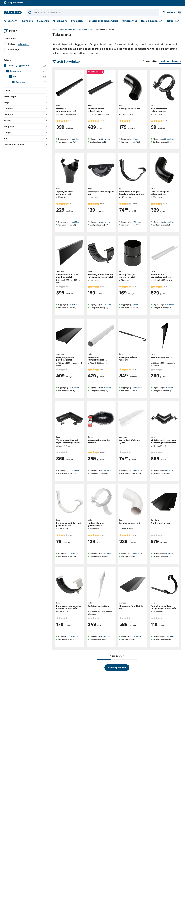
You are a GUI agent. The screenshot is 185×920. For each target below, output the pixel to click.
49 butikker (137, 470)
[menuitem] (25, 65)
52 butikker (74, 470)
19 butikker (74, 387)
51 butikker (168, 470)
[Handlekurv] (179, 12)
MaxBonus (43, 21)
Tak (91, 29)
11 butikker (137, 636)
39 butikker (74, 553)
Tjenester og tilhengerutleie (102, 21)
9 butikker (168, 387)
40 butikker (106, 553)
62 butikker (106, 470)
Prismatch (77, 21)
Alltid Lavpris (60, 21)
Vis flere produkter (117, 667)
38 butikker (106, 387)
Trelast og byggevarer (67, 29)
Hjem (54, 29)
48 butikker (137, 387)
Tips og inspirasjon (151, 21)
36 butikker (169, 305)
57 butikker (74, 222)
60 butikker (137, 222)
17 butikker (105, 636)
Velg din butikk (15, 2)
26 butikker (169, 636)
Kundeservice (129, 21)
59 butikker (106, 139)
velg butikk (23, 44)
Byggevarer (82, 29)
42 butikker (137, 305)
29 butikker (74, 305)
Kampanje (27, 21)
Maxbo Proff (172, 21)
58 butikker (74, 139)
